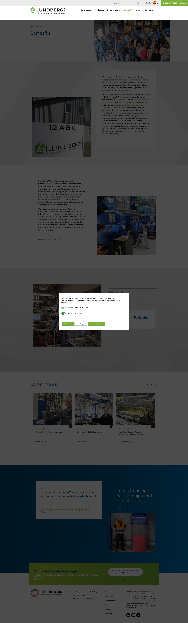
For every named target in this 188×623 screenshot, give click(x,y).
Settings (81, 324)
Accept (67, 324)
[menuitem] (86, 13)
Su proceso (86, 10)
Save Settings (96, 324)
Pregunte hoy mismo (174, 3)
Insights (137, 10)
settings (64, 302)
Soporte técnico (114, 10)
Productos (99, 10)
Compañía (128, 10)
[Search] (138, 3)
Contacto (149, 10)
